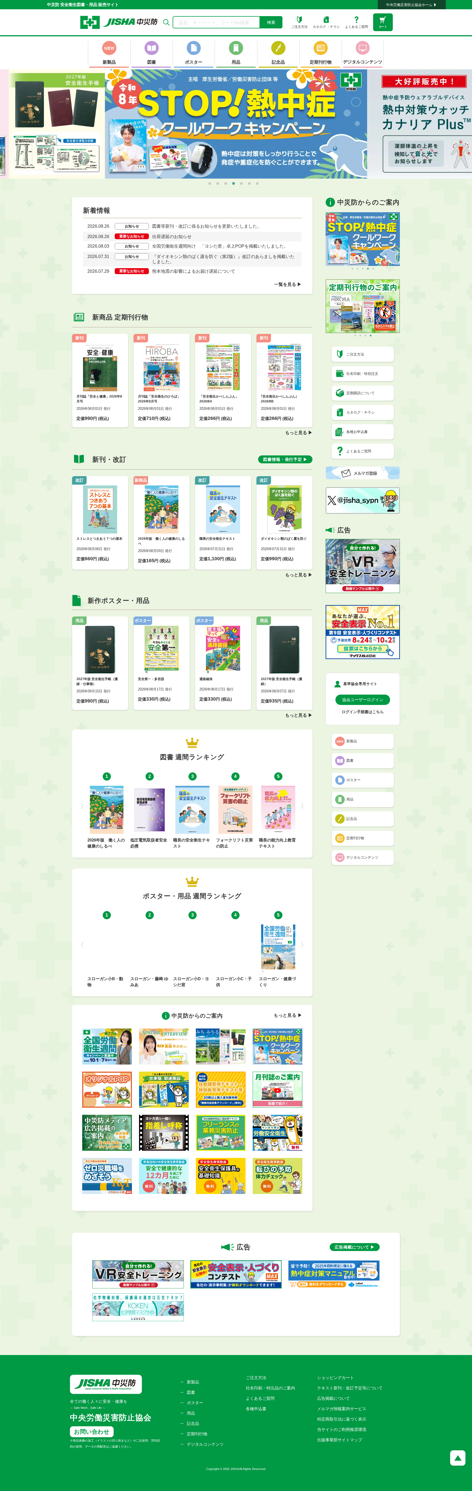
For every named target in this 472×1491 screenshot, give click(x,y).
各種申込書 (256, 1408)
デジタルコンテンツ (205, 1444)
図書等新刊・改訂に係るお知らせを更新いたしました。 (206, 226)
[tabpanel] (236, 124)
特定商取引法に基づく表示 (341, 1419)
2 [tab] (217, 183)
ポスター (195, 1402)
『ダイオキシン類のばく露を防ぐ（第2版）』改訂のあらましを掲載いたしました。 (223, 259)
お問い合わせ (92, 1431)
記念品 (193, 1423)
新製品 (193, 1382)
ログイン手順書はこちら (363, 712)
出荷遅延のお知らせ (171, 236)
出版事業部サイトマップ (339, 1439)
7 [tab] (257, 183)
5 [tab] (241, 183)
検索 (271, 22)
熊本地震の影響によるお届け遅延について (193, 271)
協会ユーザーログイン (362, 699)
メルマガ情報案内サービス (341, 1408)
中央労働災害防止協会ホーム (409, 5)
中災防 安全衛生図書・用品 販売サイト (83, 4)
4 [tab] (233, 183)
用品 (191, 1413)
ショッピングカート (335, 1377)
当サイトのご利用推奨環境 (341, 1429)
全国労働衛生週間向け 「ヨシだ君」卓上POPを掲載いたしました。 (220, 246)
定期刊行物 (197, 1433)
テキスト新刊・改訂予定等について (350, 1388)
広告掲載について (333, 1398)
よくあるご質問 (260, 1398)
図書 (191, 1392)
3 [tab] (225, 183)
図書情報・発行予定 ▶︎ (285, 459)
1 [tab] (209, 183)
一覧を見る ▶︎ (288, 284)
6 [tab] (249, 183)
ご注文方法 (256, 1377)
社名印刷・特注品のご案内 (270, 1388)
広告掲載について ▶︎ (355, 1247)
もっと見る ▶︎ (298, 432)
